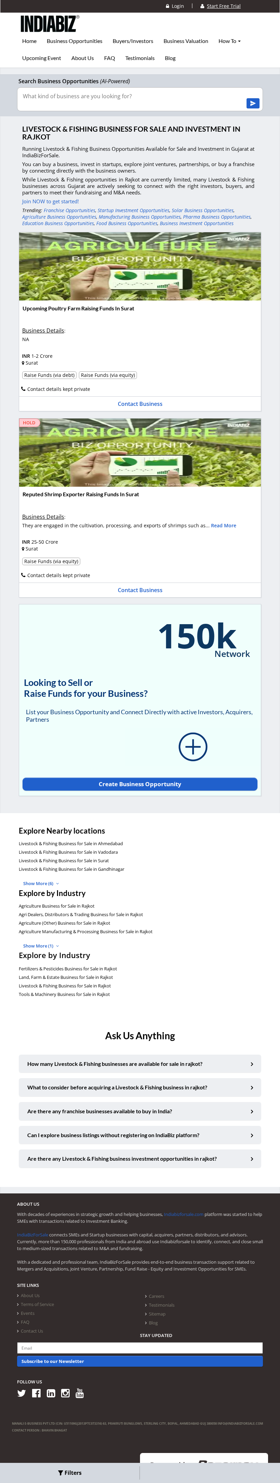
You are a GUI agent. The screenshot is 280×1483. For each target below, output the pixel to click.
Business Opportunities (74, 41)
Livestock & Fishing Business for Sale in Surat (64, 860)
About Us (82, 58)
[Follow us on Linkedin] (53, 1393)
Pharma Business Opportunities (217, 217)
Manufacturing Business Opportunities (140, 217)
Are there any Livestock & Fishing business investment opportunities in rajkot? (122, 1158)
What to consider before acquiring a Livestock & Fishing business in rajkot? (117, 1087)
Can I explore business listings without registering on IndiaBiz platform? (113, 1135)
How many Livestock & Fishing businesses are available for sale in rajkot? (114, 1063)
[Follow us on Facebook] (38, 1393)
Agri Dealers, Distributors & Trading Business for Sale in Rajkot (81, 914)
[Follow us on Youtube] (82, 1393)
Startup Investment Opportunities (133, 210)
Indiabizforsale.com (184, 1214)
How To (228, 41)
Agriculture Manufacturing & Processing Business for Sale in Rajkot (86, 931)
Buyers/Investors (133, 41)
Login (176, 6)
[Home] (50, 29)
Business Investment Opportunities (197, 223)
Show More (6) (38, 883)
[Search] (253, 103)
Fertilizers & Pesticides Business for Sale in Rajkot (68, 969)
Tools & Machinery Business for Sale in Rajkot (64, 994)
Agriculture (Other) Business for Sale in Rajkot (64, 923)
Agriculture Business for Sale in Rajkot (57, 906)
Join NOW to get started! (50, 201)
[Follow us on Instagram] (67, 1393)
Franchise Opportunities (69, 210)
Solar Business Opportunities (203, 210)
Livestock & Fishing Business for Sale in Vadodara (68, 852)
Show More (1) (38, 946)
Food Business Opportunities (126, 223)
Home (29, 41)
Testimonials (140, 58)
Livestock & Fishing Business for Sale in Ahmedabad (71, 843)
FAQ (109, 58)
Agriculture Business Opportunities (59, 217)
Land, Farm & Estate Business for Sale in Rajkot (66, 977)
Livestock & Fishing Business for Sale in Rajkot (65, 986)
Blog (170, 58)
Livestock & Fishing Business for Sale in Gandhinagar (71, 869)
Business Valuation (186, 41)
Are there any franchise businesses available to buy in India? (99, 1111)
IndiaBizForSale (32, 1235)
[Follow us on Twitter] (24, 1393)
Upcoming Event (41, 58)
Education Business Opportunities (58, 223)
